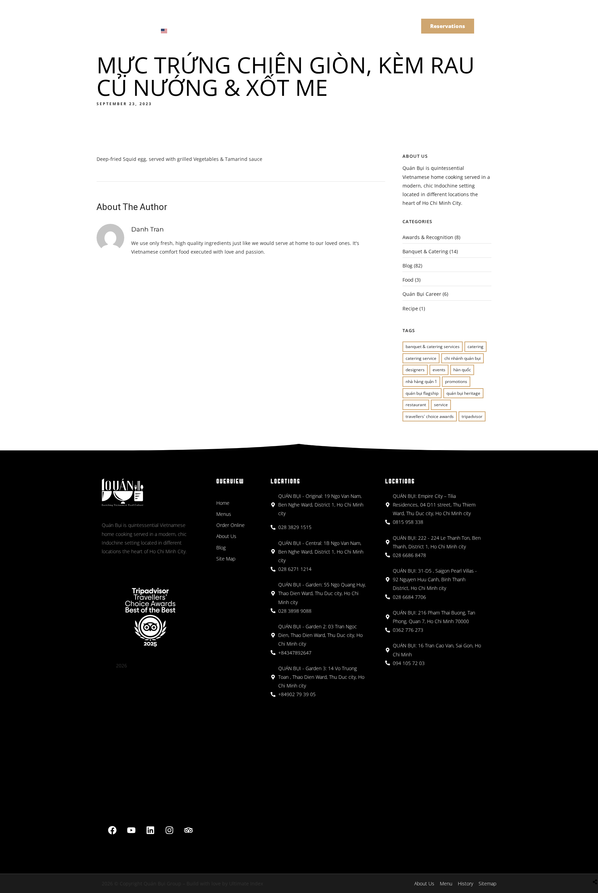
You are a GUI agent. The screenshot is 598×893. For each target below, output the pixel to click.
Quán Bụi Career (421, 294)
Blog (407, 265)
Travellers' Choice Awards (430, 416)
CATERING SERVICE (421, 358)
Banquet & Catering (288, 20)
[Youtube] (131, 830)
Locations (203, 20)
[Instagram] (169, 830)
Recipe (410, 308)
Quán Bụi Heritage (463, 393)
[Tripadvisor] (188, 830)
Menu (167, 20)
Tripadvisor (472, 416)
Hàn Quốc (462, 370)
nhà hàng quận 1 (421, 381)
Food (408, 279)
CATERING (475, 346)
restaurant (416, 405)
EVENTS (439, 370)
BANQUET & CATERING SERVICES (433, 346)
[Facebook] (112, 830)
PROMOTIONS (456, 381)
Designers (415, 370)
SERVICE (441, 405)
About (239, 20)
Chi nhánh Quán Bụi (462, 358)
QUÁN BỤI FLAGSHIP (422, 393)
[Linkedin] (150, 830)
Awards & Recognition (427, 237)
